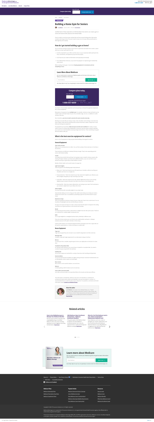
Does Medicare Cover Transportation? (76, 396)
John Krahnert (77, 27)
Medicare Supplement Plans (50, 396)
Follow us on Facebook (51, 382)
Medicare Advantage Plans (50, 391)
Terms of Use (101, 377)
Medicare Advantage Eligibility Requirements (78, 399)
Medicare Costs (101, 394)
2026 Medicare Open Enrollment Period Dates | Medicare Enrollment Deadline (76, 317)
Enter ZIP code (75, 9)
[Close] (149, 420)
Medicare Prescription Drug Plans (51, 394)
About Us (46, 377)
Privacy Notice (53, 377)
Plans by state (101, 391)
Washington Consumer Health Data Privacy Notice (84, 377)
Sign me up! (90, 80)
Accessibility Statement (57, 379)
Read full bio (69, 296)
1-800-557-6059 (139, 3)
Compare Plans (26, 6)
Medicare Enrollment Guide (104, 401)
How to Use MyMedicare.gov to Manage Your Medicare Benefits (55, 316)
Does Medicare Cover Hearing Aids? (76, 401)
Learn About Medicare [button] (12, 6)
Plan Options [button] (4, 6)
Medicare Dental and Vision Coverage (76, 391)
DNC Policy (47, 379)
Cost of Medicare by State (74, 394)
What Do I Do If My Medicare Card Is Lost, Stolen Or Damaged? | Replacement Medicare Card (97, 317)
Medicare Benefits (102, 396)
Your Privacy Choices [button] (63, 377)
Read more (56, 324)
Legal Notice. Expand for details (10, 420)
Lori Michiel (60, 27)
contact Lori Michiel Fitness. (71, 282)
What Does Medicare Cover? (104, 399)
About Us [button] (20, 6)
